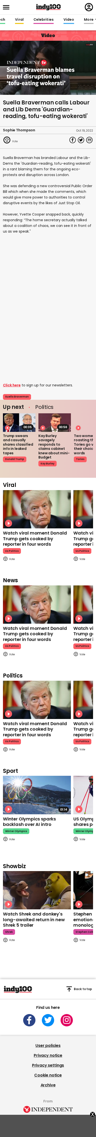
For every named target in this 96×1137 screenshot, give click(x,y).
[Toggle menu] (7, 7)
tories (80, 459)
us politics (12, 551)
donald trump (14, 459)
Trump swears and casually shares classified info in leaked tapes (18, 444)
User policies (48, 1045)
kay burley (47, 463)
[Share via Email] (89, 140)
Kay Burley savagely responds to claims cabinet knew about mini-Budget (54, 446)
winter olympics (16, 831)
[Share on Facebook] (72, 140)
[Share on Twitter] (81, 140)
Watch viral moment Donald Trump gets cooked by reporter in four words (35, 538)
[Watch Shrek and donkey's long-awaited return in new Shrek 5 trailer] (37, 890)
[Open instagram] (67, 1020)
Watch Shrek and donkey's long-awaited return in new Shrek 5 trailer (33, 919)
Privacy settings (48, 1065)
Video (69, 20)
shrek (9, 932)
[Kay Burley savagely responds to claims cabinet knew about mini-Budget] (54, 422)
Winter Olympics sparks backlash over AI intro (29, 822)
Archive (48, 1085)
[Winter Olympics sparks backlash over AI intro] (37, 795)
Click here (12, 385)
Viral (19, 20)
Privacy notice (48, 1055)
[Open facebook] (29, 1020)
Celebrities (43, 20)
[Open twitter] (48, 1020)
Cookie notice (48, 1075)
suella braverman (17, 397)
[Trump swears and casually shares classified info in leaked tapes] (19, 422)
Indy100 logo (48, 7)
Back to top (83, 989)
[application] (48, 68)
